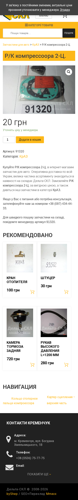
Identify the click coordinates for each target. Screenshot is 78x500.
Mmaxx (51, 494)
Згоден (65, 10)
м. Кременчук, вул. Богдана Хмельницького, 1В (34, 443)
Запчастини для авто (16, 44)
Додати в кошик (30, 139)
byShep (12, 494)
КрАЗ (35, 44)
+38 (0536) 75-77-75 (30, 458)
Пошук (68, 33)
